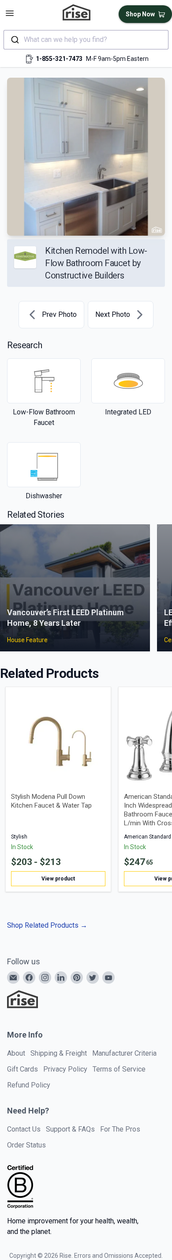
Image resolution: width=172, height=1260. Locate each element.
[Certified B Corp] (20, 1187)
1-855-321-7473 (59, 58)
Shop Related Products (47, 925)
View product (58, 879)
